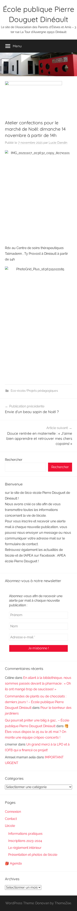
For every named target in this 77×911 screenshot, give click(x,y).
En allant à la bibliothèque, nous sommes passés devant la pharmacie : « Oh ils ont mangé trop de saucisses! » (38, 683)
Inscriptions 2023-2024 (25, 841)
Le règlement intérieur (24, 848)
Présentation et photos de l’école (32, 855)
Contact (11, 819)
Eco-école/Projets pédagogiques (34, 391)
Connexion (13, 812)
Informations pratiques (25, 834)
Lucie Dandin (58, 142)
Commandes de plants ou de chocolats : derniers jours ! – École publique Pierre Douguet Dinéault (35, 702)
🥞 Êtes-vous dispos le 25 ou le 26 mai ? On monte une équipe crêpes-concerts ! (37, 731)
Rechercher (13, 460)
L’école (10, 826)
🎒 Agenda (13, 863)
